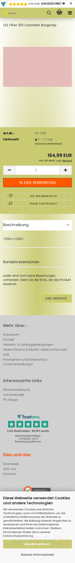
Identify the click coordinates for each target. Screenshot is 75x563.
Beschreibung (16, 224)
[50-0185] (37, 62)
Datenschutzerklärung (18, 536)
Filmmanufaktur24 (16, 390)
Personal (9, 474)
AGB (6, 354)
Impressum (11, 335)
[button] (9, 170)
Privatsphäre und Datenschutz (25, 359)
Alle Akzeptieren (37, 544)
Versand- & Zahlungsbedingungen (28, 345)
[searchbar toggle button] (49, 13)
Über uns (9, 469)
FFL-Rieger (10, 400)
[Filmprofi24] (8, 13)
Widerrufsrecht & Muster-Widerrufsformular (35, 350)
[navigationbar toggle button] (70, 13)
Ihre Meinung (56, 298)
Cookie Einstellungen (18, 364)
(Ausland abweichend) (48, 143)
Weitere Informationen (37, 555)
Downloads (11, 464)
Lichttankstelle (13, 395)
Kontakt (8, 340)
